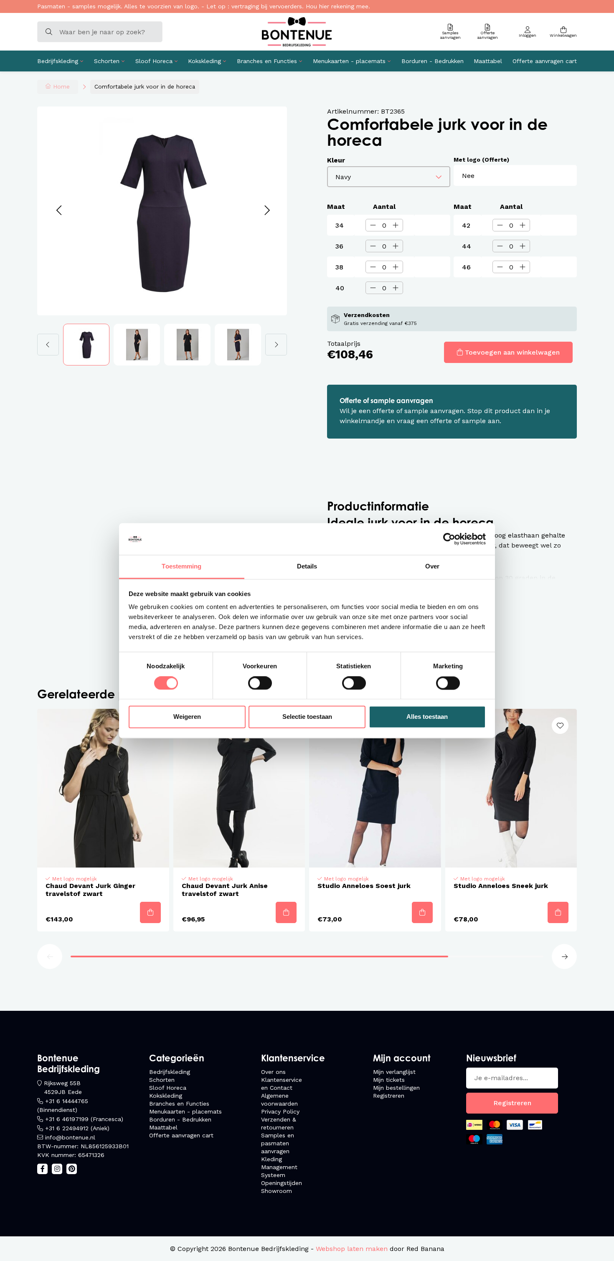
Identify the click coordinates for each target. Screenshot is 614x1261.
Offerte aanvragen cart (545, 61)
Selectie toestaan (307, 717)
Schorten (106, 61)
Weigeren (187, 717)
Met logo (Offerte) (481, 159)
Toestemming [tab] (181, 566)
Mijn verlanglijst (394, 1071)
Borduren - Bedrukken (432, 61)
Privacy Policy (280, 1111)
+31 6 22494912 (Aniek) (77, 1128)
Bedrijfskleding (57, 61)
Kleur (336, 160)
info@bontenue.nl (70, 1137)
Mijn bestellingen (396, 1087)
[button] (59, 210)
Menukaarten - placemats (349, 61)
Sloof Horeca (154, 61)
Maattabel (488, 61)
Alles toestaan (427, 717)
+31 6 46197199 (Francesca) (84, 1119)
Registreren (388, 1095)
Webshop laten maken (352, 1249)
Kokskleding (204, 61)
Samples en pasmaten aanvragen (277, 1143)
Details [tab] (307, 566)
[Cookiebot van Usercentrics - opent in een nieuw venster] (449, 539)
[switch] (260, 683)
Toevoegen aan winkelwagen (512, 352)
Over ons (273, 1071)
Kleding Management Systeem (279, 1167)
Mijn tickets (389, 1079)
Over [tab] (432, 566)
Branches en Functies (267, 61)
